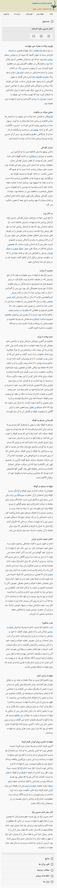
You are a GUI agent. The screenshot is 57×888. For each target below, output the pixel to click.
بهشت (35, 130)
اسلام (36, 319)
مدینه (11, 51)
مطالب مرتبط (32, 870)
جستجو (35, 21)
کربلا (33, 526)
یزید (22, 341)
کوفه (23, 773)
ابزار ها (35, 882)
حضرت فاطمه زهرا (40, 77)
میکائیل (32, 156)
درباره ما (17, 14)
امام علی (20, 73)
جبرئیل (43, 99)
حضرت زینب (30, 786)
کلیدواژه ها (28, 14)
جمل (26, 249)
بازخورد (6, 14)
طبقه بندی (40, 14)
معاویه (25, 310)
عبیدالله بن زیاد (17, 495)
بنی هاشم (18, 715)
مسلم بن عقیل (35, 407)
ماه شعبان (37, 51)
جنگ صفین (18, 249)
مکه (22, 390)
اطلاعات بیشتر (31, 876)
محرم (50, 574)
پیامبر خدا (48, 59)
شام (8, 773)
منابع (36, 859)
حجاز (10, 310)
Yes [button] (33, 36)
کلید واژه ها (33, 864)
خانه (51, 14)
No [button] (41, 36)
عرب (45, 359)
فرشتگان (49, 117)
